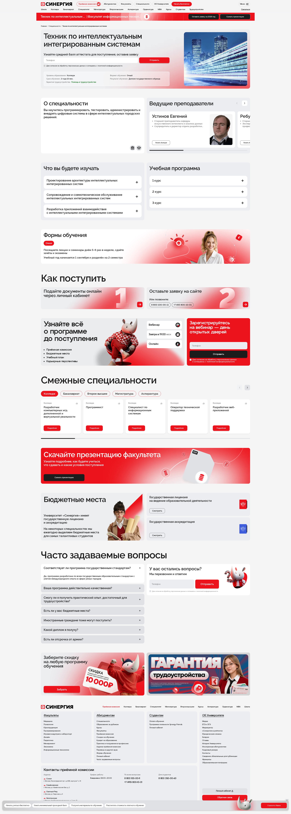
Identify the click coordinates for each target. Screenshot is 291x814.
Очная (49, 243)
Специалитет (155, 707)
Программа (241, 807)
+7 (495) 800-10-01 (133, 782)
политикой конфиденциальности (220, 362)
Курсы (200, 707)
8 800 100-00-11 (160, 304)
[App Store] (213, 804)
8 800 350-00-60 (167, 778)
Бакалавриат (71, 393)
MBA (239, 707)
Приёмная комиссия (111, 707)
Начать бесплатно (181, 4)
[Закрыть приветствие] (233, 796)
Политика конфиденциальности (183, 802)
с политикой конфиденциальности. (109, 66)
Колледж (49, 393)
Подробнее (52, 428)
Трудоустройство (278, 807)
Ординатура (227, 707)
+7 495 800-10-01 (183, 304)
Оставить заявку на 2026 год (203, 17)
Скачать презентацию (235, 17)
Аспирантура (149, 393)
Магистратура (124, 393)
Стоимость (265, 807)
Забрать (62, 689)
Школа (247, 707)
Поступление (253, 807)
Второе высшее (97, 393)
